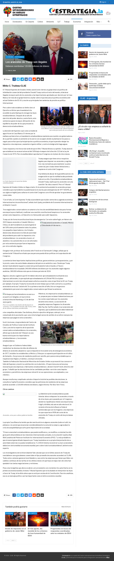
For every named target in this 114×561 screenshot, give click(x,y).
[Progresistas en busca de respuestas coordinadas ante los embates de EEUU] (61, 519)
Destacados (17, 22)
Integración (88, 22)
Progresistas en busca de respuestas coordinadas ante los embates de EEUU (100, 75)
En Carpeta (30, 22)
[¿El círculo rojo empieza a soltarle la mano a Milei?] (94, 114)
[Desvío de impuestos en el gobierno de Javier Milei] (15, 519)
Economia (77, 22)
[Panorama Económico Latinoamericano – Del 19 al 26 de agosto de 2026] (83, 181)
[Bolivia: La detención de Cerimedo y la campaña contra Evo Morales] (83, 211)
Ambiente (50, 22)
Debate (53, 513)
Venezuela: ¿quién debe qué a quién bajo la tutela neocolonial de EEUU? (100, 86)
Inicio (7, 22)
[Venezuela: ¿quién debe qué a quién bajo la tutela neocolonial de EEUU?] (83, 86)
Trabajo (67, 22)
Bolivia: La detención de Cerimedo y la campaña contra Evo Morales (97, 211)
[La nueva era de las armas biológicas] (83, 202)
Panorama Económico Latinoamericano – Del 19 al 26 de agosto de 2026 (99, 181)
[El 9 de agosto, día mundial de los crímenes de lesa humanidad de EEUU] (38, 519)
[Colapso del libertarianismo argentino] (83, 192)
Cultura (40, 22)
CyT (58, 22)
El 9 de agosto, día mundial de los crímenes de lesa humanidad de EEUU (100, 64)
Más (98, 22)
